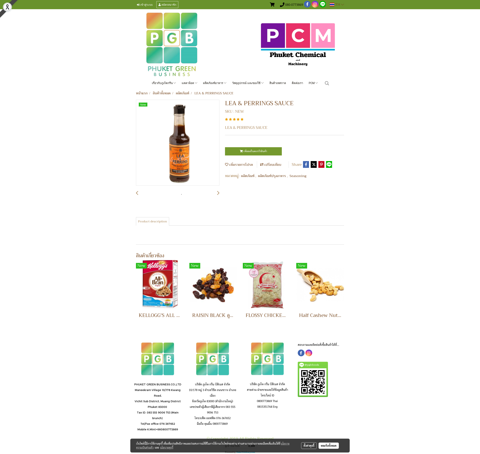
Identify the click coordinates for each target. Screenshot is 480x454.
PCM (312, 83)
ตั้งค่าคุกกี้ (309, 445)
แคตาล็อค (188, 83)
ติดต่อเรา (297, 83)
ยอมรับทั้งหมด (329, 445)
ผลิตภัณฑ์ (248, 176)
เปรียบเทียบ (272, 165)
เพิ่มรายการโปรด (240, 165)
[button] (327, 83)
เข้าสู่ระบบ (146, 4)
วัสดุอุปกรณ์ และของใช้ (246, 83)
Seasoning (298, 176)
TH (337, 5)
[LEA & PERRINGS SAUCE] (177, 143)
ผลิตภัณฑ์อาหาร (213, 83)
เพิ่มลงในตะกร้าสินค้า (255, 151)
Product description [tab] (152, 221)
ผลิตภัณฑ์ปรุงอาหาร (272, 176)
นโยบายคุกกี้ (166, 447)
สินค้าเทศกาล (277, 83)
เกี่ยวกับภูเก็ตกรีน (162, 83)
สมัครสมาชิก (168, 4)
